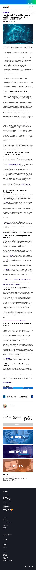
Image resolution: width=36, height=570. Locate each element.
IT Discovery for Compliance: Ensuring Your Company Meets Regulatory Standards (17, 279)
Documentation (5, 528)
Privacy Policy (4, 558)
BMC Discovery (5, 543)
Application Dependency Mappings (7, 499)
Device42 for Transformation (6, 495)
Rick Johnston (6, 21)
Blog (3, 526)
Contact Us (4, 527)
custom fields (5, 260)
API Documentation (5, 525)
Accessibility (4, 559)
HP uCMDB (4, 544)
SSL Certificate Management (6, 506)
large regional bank (7, 269)
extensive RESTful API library (15, 356)
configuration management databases (23, 137)
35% (25, 125)
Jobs (29, 3)
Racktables (4, 548)
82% (5, 131)
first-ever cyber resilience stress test (14, 164)
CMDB (7, 12)
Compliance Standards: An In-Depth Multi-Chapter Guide (12, 284)
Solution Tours (5, 497)
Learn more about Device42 (7, 382)
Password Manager (5, 505)
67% (16, 213)
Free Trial (4, 529)
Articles (4, 12)
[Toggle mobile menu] (32, 7)
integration (8, 358)
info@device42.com (5, 557)
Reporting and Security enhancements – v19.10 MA (7, 417)
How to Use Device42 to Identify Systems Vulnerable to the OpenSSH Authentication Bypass (28, 418)
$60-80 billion (27, 216)
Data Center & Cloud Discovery (7, 498)
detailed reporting (11, 255)
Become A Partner (5, 520)
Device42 (4, 374)
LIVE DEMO (29, 0)
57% (7, 202)
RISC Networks (5, 547)
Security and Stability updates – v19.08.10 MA (9, 479)
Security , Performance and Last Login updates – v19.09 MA (17, 417)
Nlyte (3, 546)
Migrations (4, 507)
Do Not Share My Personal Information (8, 560)
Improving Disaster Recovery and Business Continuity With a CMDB (14, 320)
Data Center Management (6, 496)
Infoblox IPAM (4, 545)
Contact (31, 3)
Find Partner (4, 519)
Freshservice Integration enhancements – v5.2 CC (9, 480)
